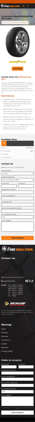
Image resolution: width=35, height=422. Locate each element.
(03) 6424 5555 (9, 281)
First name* (5, 183)
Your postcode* (6, 202)
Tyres (3, 329)
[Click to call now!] (23, 5)
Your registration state (8, 214)
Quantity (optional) (7, 177)
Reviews (4, 347)
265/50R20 (29, 148)
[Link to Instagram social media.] (29, 281)
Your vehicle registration (9, 382)
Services (4, 336)
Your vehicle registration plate (11, 208)
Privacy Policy (23, 233)
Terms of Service (30, 233)
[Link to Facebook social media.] (26, 281)
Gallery (4, 344)
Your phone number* (8, 189)
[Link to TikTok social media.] (32, 281)
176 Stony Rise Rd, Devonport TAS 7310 (13, 277)
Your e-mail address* (8, 196)
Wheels (4, 333)
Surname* (21, 183)
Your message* (6, 220)
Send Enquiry (17, 238)
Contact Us (6, 340)
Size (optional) (6, 171)
